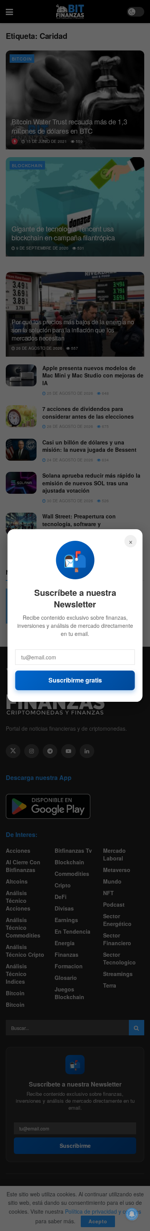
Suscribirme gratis (75, 680)
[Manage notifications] (132, 1214)
